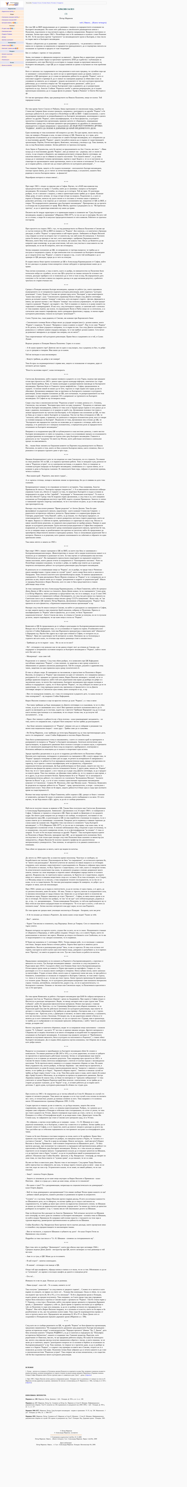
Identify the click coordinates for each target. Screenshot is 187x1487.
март (8, 28)
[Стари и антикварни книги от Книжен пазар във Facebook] (12, 45)
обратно (88, 1375)
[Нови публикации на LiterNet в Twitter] (14, 28)
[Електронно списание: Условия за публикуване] (19, 17)
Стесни (39, 2)
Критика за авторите (7, 39)
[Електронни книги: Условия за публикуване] (14, 11)
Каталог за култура (7, 54)
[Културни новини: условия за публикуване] (12, 22)
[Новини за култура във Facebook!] (15, 22)
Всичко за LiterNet (7, 65)
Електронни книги (7, 31)
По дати (4, 28)
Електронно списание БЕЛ (9, 20)
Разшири (34, 2)
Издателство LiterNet (7, 11)
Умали (48, 2)
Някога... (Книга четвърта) (95, 23)
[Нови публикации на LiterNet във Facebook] (12, 28)
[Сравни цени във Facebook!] (16, 48)
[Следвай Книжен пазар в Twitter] (13, 45)
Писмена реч (5, 59)
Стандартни (60, 2)
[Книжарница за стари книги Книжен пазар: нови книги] (10, 45)
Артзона (4, 57)
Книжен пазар (5, 45)
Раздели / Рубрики (7, 34)
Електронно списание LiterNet (10, 17)
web (81, 23)
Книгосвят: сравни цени (8, 48)
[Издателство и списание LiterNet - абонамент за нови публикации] (10, 28)
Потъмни (53, 2)
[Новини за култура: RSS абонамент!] (13, 22)
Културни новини (6, 22)
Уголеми (44, 2)
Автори (4, 37)
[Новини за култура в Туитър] (16, 22)
